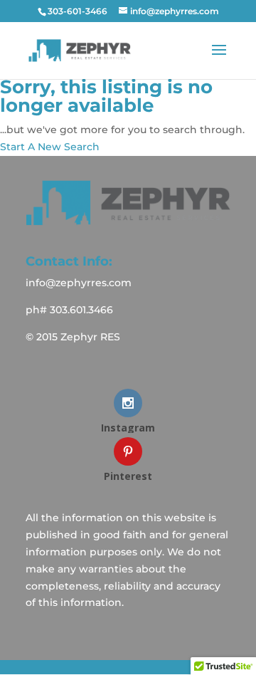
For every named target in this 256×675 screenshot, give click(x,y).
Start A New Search (50, 146)
